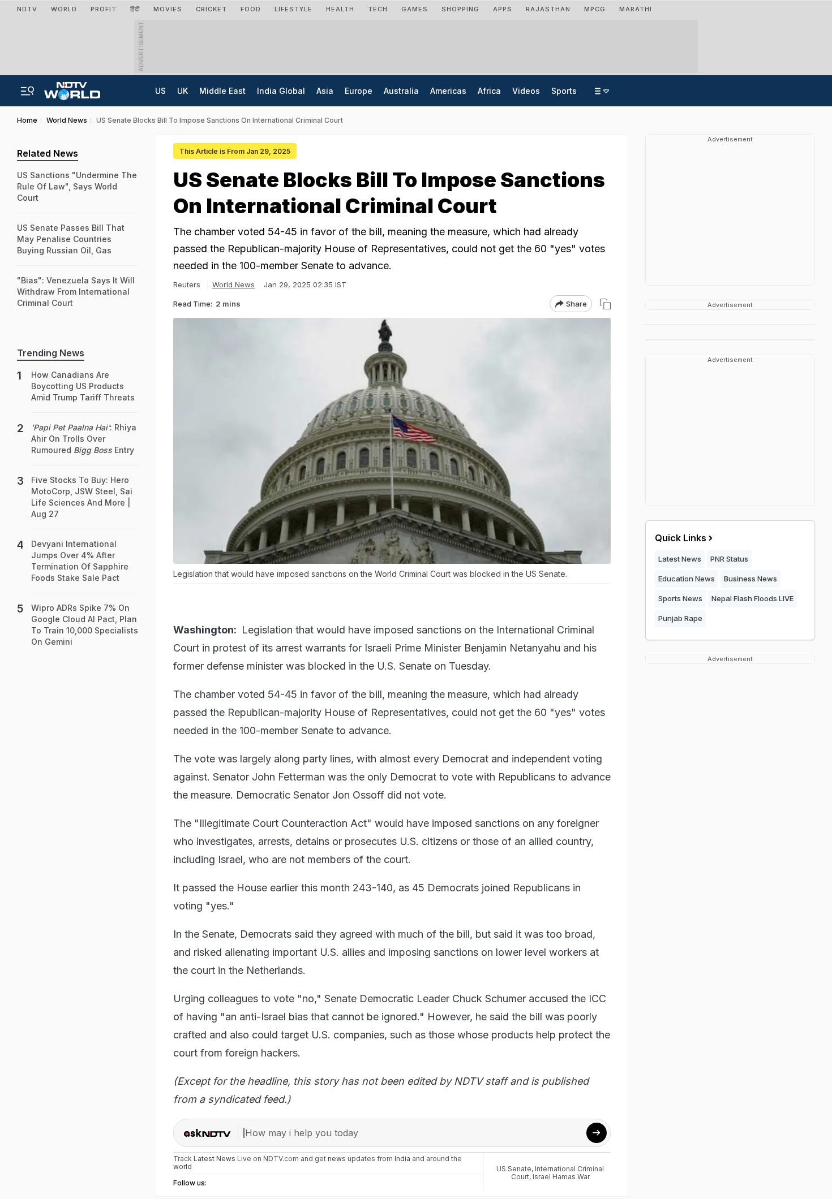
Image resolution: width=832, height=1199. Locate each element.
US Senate (513, 1169)
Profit (104, 9)
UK (182, 91)
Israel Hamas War (561, 1176)
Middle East (222, 91)
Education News (686, 578)
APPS (502, 9)
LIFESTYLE (293, 9)
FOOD (251, 9)
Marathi (635, 9)
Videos (526, 91)
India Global (281, 91)
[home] (72, 87)
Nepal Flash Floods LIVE (752, 598)
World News (233, 284)
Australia (401, 91)
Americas (448, 91)
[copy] (605, 304)
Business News (750, 578)
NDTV (27, 9)
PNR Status (729, 558)
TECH (378, 9)
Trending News (50, 353)
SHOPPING (460, 9)
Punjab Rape (680, 618)
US (160, 91)
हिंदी (135, 9)
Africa (489, 91)
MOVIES (167, 9)
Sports (564, 91)
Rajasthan (548, 9)
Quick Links (680, 538)
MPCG (595, 9)
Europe (358, 91)
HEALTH (340, 9)
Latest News (679, 558)
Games (414, 9)
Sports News (680, 598)
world (182, 1166)
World (64, 9)
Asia (324, 91)
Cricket (211, 9)
